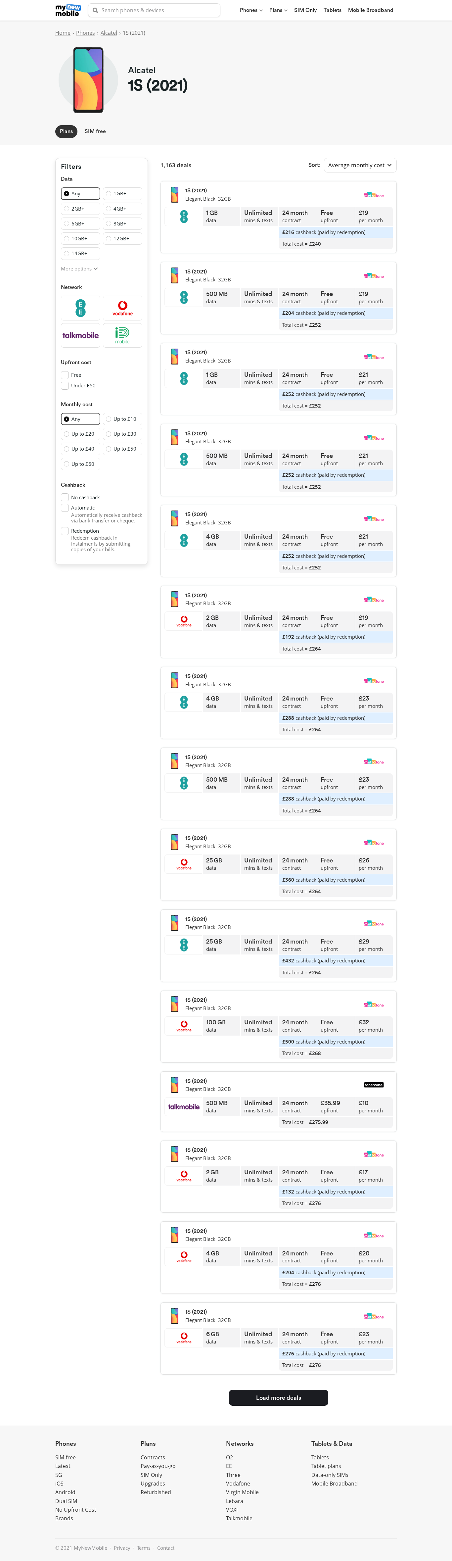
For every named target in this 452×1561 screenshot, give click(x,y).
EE (229, 1466)
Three (233, 1475)
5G (58, 1475)
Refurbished (156, 1492)
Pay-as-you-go (158, 1466)
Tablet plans (326, 1466)
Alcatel (109, 32)
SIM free (95, 131)
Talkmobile (239, 1518)
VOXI (232, 1509)
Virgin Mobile (242, 1492)
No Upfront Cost (75, 1509)
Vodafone (238, 1483)
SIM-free (65, 1457)
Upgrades (153, 1483)
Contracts (153, 1457)
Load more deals (278, 1398)
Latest (62, 1466)
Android (65, 1492)
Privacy (122, 1547)
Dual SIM (66, 1501)
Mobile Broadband (370, 10)
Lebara (234, 1501)
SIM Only (305, 10)
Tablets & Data (331, 1444)
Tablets (332, 10)
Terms (144, 1547)
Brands (64, 1518)
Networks (240, 1444)
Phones (248, 10)
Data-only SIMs (329, 1475)
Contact (165, 1547)
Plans (275, 10)
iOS (59, 1483)
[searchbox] (154, 10)
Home (62, 32)
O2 (229, 1457)
